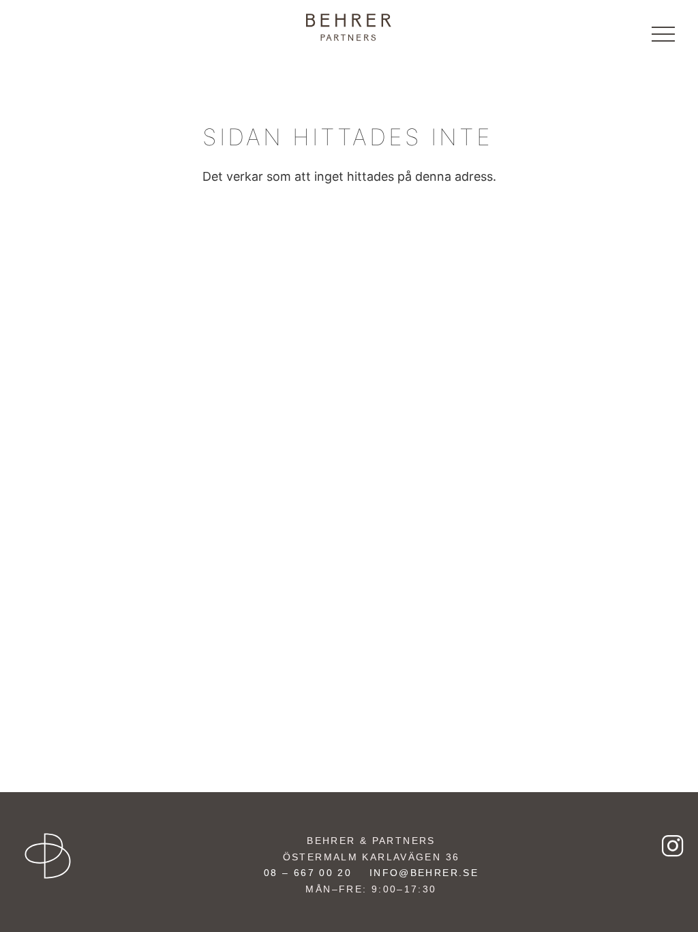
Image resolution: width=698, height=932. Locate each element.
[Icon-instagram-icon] (672, 845)
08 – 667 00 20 (308, 872)
